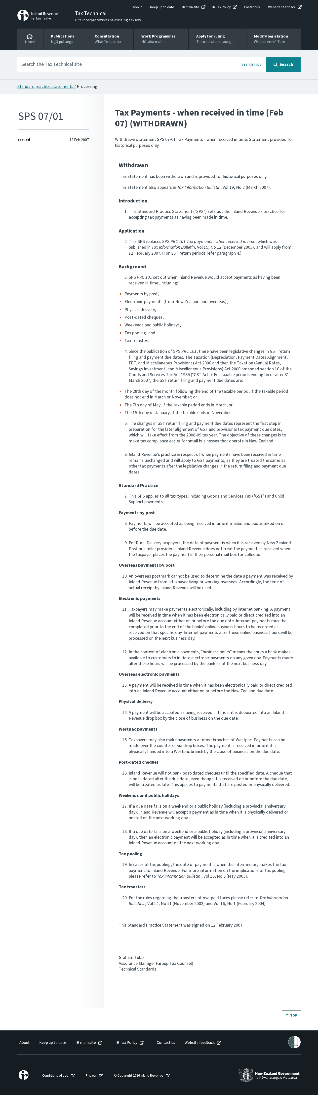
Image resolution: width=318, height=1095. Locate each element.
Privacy (91, 1076)
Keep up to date (162, 7)
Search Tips (251, 64)
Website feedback (282, 7)
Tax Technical (91, 13)
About (137, 7)
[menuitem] (24, 1042)
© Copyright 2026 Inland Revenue (138, 1076)
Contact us (252, 7)
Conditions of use (55, 1076)
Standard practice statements (45, 86)
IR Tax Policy (221, 7)
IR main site (190, 7)
